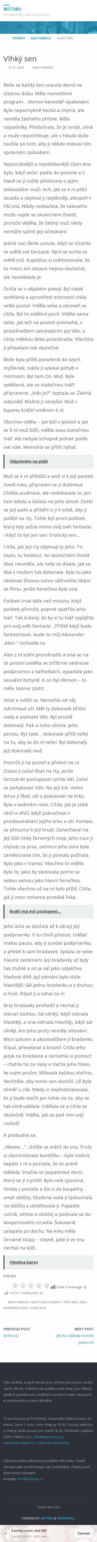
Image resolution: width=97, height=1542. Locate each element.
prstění (70, 1302)
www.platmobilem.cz (19, 1443)
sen (83, 1302)
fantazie (38, 1308)
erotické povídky (46, 1302)
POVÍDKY (18, 38)
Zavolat (84, 1533)
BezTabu (12, 9)
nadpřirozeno (15, 1308)
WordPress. (66, 1518)
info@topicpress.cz (49, 1437)
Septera (46, 1518)
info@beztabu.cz (30, 1479)
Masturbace (41, 38)
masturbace (18, 1302)
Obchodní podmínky (53, 1443)
